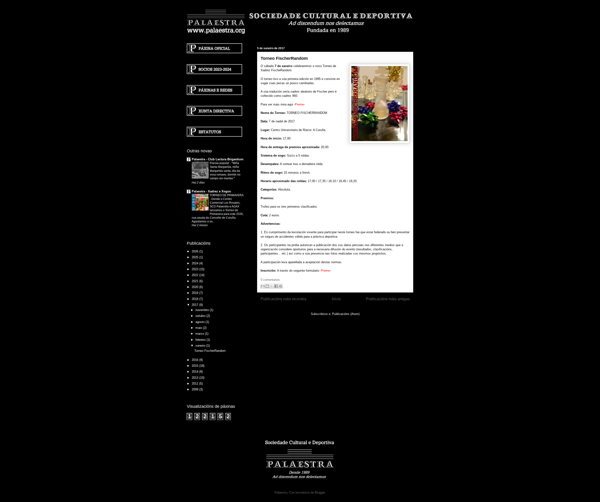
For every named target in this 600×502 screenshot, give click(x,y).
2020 (195, 287)
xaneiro (200, 345)
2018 (195, 299)
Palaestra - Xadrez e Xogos (211, 191)
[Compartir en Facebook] (276, 286)
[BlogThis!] (267, 286)
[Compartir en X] (271, 286)
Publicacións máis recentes (283, 299)
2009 (195, 389)
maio (199, 328)
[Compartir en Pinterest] (280, 286)
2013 (195, 377)
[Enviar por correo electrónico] (262, 286)
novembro (202, 310)
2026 (195, 251)
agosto (200, 322)
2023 (195, 269)
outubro (200, 316)
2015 (195, 365)
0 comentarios (270, 279)
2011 (195, 383)
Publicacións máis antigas (388, 299)
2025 (195, 257)
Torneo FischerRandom (284, 58)
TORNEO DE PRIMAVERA (226, 195)
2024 (195, 263)
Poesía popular (220, 163)
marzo (200, 333)
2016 (195, 360)
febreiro (200, 339)
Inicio (336, 299)
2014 (195, 371)
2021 (195, 281)
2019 (195, 293)
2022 (195, 275)
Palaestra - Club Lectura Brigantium (218, 159)
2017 (195, 305)
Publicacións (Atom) (346, 314)
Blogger (320, 492)
